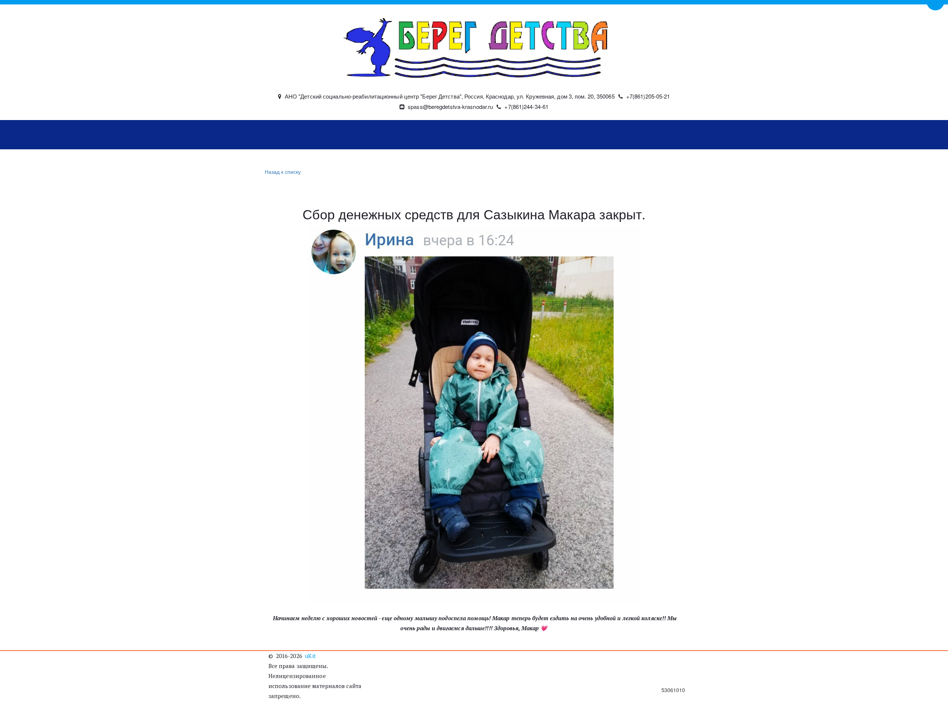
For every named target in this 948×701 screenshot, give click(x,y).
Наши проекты (511, 134)
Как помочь (446, 134)
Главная (288, 134)
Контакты (620, 134)
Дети (405, 134)
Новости (369, 134)
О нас (324, 134)
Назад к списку (283, 171)
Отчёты (570, 134)
